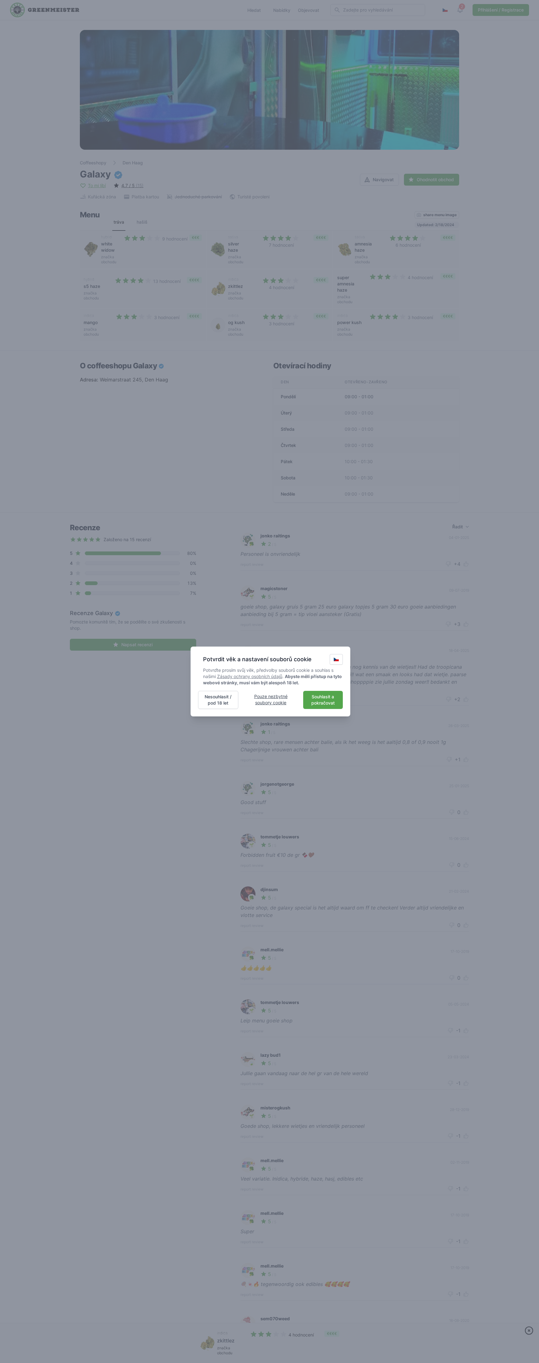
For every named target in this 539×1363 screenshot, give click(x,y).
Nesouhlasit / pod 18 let (218, 700)
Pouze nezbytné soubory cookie (271, 699)
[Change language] (336, 659)
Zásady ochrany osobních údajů (249, 676)
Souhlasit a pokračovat (323, 700)
